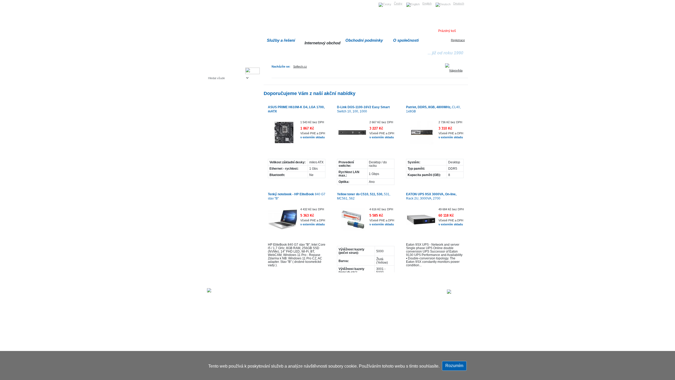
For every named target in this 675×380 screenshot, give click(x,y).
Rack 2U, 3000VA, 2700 (431, 196)
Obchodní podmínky (364, 40)
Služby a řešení (281, 40)
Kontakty (412, 292)
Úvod (344, 292)
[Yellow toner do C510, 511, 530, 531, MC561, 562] (351, 222)
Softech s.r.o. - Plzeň (286, 292)
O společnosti (406, 40)
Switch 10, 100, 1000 (363, 109)
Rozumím (454, 365)
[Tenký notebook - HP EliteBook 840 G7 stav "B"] (282, 222)
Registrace (458, 40)
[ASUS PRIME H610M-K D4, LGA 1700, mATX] (282, 135)
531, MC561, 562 (363, 196)
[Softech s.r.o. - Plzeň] (222, 290)
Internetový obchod (322, 43)
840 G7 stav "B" (296, 196)
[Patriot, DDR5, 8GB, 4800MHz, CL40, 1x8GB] (420, 135)
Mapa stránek (362, 292)
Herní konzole (226, 120)
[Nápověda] (455, 68)
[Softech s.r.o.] (457, 291)
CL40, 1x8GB (433, 109)
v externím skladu (312, 137)
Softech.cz (300, 66)
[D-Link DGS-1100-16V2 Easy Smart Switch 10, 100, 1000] (351, 135)
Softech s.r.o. (216, 1)
